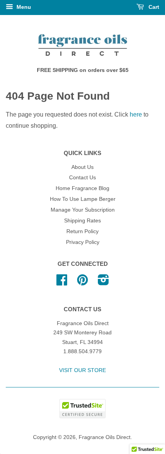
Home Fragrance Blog (82, 188)
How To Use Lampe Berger (83, 199)
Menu (23, 7)
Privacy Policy (82, 242)
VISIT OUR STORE (82, 370)
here (136, 114)
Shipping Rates (82, 221)
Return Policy (82, 231)
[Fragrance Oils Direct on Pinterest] (82, 282)
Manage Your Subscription (83, 210)
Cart (153, 7)
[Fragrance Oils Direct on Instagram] (103, 282)
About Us (82, 167)
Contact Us (82, 177)
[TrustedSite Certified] (82, 408)
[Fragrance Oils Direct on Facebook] (62, 282)
